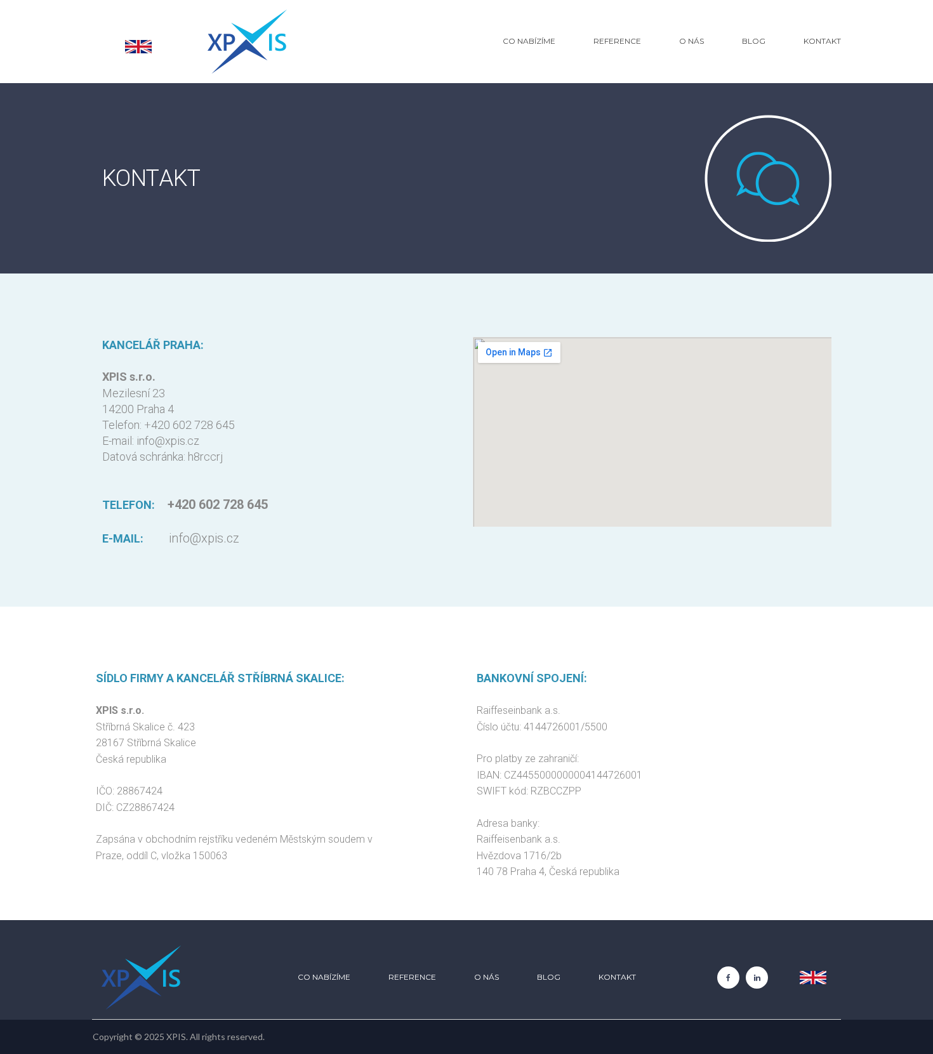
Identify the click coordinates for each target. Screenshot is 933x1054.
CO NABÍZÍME (529, 41)
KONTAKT (822, 41)
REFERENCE (617, 41)
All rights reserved (226, 1036)
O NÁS (691, 41)
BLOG (753, 41)
